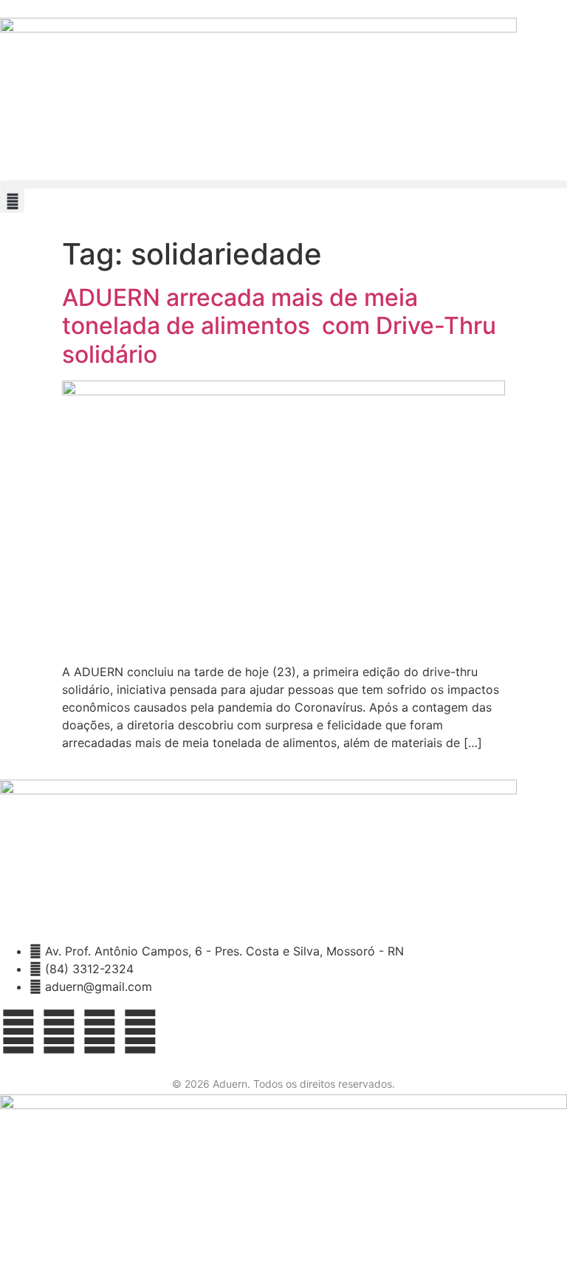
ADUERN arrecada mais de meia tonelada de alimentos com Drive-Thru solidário (279, 326)
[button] (283, 184)
